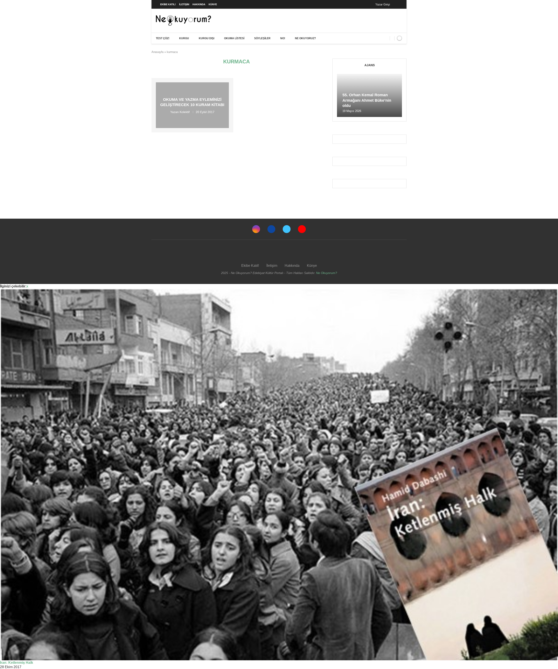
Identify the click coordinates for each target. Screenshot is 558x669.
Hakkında (198, 4)
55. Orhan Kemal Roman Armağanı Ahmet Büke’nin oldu (366, 100)
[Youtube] (302, 229)
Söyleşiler (262, 38)
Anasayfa (157, 52)
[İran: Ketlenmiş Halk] (279, 474)
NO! (282, 38)
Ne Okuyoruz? (305, 38)
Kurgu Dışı (206, 38)
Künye (213, 4)
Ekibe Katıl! (168, 4)
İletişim (184, 4)
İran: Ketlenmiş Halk (16, 662)
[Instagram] (256, 229)
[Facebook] (398, 4)
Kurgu (184, 38)
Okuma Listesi (234, 38)
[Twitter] (287, 229)
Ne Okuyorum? (326, 273)
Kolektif (185, 111)
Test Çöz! (162, 38)
